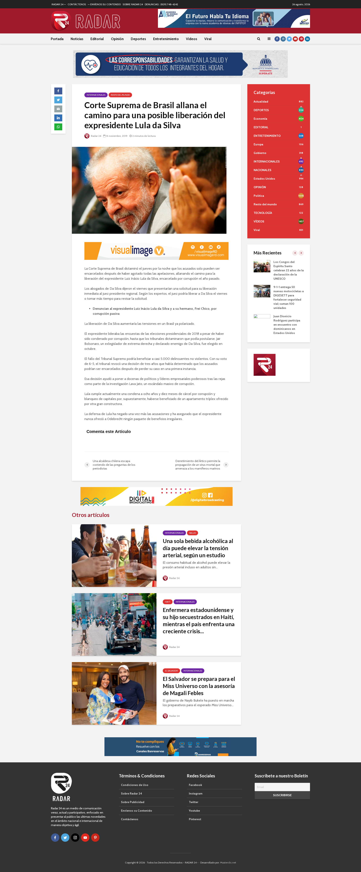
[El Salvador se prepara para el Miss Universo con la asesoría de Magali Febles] (114, 693)
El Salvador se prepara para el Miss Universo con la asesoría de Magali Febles (199, 685)
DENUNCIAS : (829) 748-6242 (161, 4)
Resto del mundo (120, 95)
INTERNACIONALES (96, 95)
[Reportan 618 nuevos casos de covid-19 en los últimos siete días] (265, 307)
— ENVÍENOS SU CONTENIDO (104, 4)
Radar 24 (95, 135)
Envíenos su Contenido (136, 810)
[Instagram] (75, 837)
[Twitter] (65, 837)
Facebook (195, 785)
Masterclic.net (228, 862)
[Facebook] (55, 837)
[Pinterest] (95, 837)
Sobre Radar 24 (131, 793)
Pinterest (195, 819)
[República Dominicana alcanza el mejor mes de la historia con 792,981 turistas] (265, 266)
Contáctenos (129, 819)
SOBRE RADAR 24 (133, 4)
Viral (208, 39)
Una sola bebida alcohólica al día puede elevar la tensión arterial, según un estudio (198, 548)
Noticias (77, 39)
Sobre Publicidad (132, 802)
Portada (57, 39)
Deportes (138, 39)
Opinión (117, 39)
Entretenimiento (166, 39)
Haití (167, 601)
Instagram (195, 793)
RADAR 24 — (59, 4)
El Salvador (171, 670)
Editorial (97, 39)
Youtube (194, 810)
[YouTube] (85, 837)
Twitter (193, 802)
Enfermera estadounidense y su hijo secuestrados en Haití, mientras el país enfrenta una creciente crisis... (199, 621)
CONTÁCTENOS (77, 4)
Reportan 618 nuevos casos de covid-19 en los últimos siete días (291, 308)
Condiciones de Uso (134, 785)
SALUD (192, 533)
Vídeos (191, 39)
